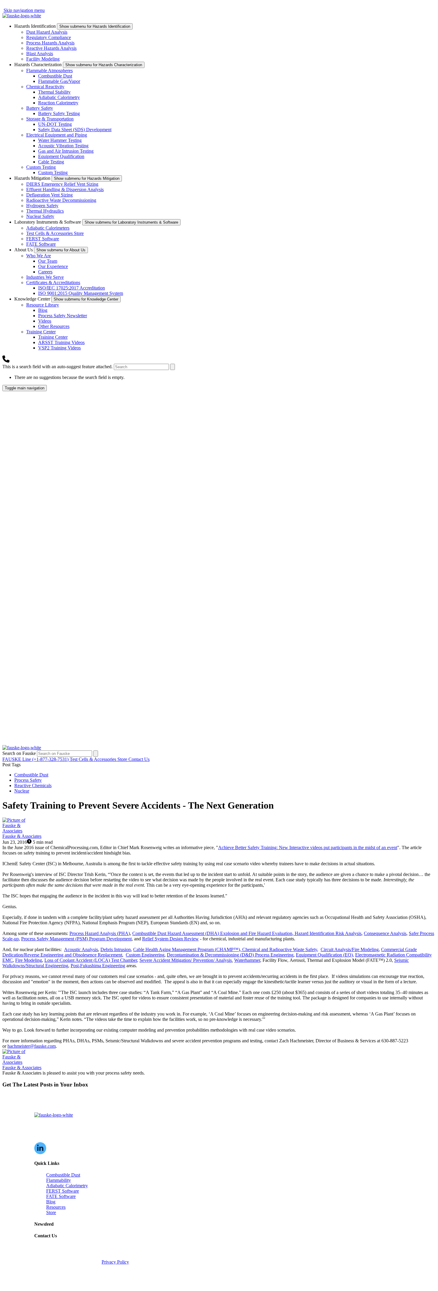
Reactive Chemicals (33, 785)
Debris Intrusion (115, 949)
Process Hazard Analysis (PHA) (99, 933)
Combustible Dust (55, 75)
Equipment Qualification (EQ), (325, 954)
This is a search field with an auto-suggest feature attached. (58, 366)
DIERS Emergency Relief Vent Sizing (62, 184)
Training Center (41, 331)
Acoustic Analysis (81, 949)
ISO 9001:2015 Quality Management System (80, 293)
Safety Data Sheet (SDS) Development (74, 129)
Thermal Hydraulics (45, 210)
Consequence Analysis (385, 933)
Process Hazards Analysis (50, 42)
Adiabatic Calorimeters (47, 227)
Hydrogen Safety (42, 205)
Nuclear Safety (40, 216)
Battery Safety (39, 108)
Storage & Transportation (50, 118)
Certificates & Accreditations (53, 282)
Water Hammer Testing (60, 140)
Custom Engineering (145, 954)
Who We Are (38, 255)
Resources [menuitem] (56, 1207)
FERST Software (42, 238)
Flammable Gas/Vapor (59, 81)
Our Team (47, 261)
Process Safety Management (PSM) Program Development (76, 938)
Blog (42, 310)
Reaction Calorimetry (58, 102)
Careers (45, 271)
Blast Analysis (39, 53)
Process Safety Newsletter (62, 315)
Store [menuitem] (51, 1212)
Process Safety (28, 780)
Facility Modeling (43, 58)
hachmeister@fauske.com (31, 1046)
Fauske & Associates (21, 836)
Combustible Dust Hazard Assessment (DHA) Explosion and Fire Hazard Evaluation (212, 933)
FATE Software (41, 244)
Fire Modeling (28, 960)
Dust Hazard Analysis (46, 32)
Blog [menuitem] (50, 1201)
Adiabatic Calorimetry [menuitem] (67, 1185)
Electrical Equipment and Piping (56, 134)
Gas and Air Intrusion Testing (66, 151)
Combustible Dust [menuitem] (63, 1174)
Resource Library (42, 304)
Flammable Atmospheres (49, 70)
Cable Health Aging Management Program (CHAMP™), (187, 949)
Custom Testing (41, 167)
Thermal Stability (54, 92)
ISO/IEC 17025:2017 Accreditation (71, 287)
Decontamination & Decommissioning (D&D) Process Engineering (230, 954)
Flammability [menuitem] (58, 1180)
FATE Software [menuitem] (61, 1196)
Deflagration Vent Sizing (49, 194)
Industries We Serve (45, 277)
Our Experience (53, 266)
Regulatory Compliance (48, 37)
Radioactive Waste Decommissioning (61, 200)
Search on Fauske (19, 753)
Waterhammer (247, 960)
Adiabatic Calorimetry (59, 97)
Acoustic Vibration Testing (63, 145)
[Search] (172, 367)
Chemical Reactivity (45, 86)
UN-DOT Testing (55, 124)
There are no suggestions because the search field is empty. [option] (69, 377)
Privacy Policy (115, 1261)
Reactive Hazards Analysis (51, 48)
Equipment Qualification (61, 156)
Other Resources (53, 326)
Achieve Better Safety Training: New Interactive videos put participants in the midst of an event (307, 847)
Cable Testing (51, 161)
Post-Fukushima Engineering (98, 965)
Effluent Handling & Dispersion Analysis (65, 189)
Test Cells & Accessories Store (55, 233)
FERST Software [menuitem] (62, 1191)
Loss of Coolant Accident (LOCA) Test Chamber (90, 960)
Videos (44, 320)
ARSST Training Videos (61, 342)
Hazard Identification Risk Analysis (328, 933)
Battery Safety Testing (59, 113)
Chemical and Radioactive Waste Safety (279, 949)
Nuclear (21, 790)
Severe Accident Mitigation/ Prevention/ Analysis (185, 960)
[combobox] (141, 367)
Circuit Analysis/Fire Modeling (350, 949)
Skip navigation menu (24, 10)
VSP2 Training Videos (59, 347)
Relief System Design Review (170, 938)
